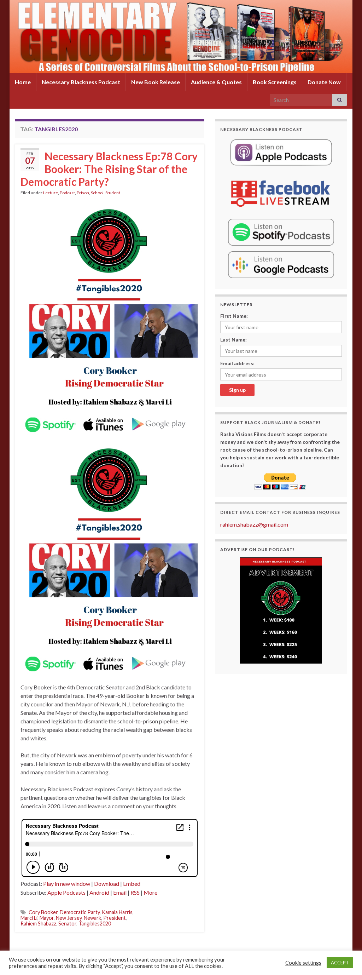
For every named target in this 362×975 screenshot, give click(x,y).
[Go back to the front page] (181, 36)
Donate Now (324, 82)
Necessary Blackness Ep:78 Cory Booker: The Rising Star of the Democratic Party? (109, 169)
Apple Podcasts (66, 892)
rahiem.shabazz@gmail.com (254, 524)
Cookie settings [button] (303, 963)
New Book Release (155, 82)
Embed (131, 883)
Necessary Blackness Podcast (81, 82)
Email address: (237, 363)
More (150, 892)
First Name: (234, 316)
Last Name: (233, 340)
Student (112, 192)
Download (106, 883)
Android (99, 892)
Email (120, 892)
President (114, 918)
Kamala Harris (117, 912)
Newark (92, 918)
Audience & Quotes (216, 82)
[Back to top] (346, 959)
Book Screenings (275, 82)
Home (23, 82)
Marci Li (29, 918)
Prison (83, 192)
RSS (135, 892)
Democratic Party (80, 912)
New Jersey (69, 918)
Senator (67, 923)
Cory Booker (43, 912)
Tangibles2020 (94, 923)
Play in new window (66, 883)
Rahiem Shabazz (38, 923)
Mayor (47, 918)
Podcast (67, 192)
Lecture (50, 192)
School (97, 192)
